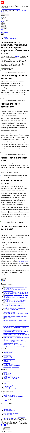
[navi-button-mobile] (2, 34)
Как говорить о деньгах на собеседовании (13, 301)
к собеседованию (17, 56)
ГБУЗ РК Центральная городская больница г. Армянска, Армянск (16, 327)
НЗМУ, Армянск (23, 346)
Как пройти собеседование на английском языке (15, 293)
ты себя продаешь (23, 261)
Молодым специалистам (9, 38)
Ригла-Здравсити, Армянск (21, 331)
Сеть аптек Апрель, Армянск (22, 341)
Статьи (5, 37)
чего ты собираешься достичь (19, 170)
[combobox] (6, 428)
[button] (2, 29)
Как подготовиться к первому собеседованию (14, 320)
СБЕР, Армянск (18, 344)
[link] (3, 26)
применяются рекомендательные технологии (13, 417)
